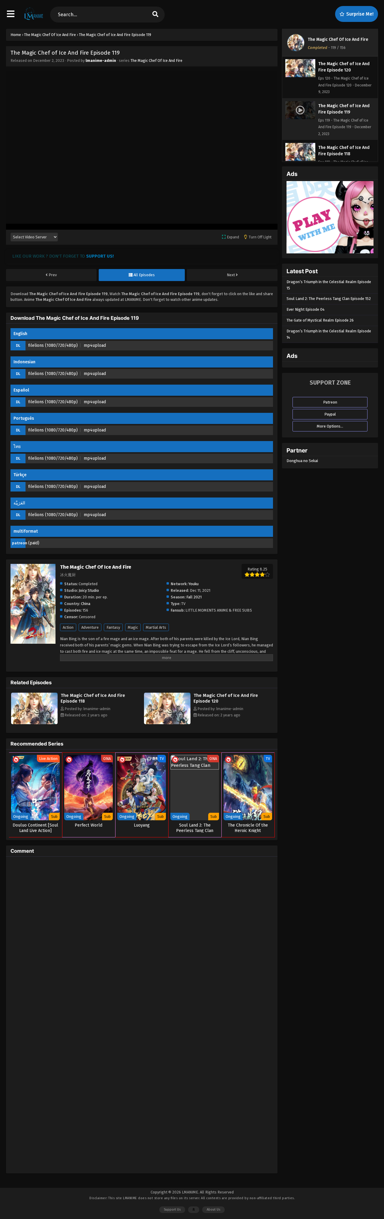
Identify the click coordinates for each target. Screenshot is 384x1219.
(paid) (33, 543)
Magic (133, 627)
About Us (213, 1209)
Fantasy (113, 627)
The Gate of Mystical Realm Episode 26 (320, 320)
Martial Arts (156, 627)
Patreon (330, 402)
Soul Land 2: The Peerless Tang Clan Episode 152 (328, 298)
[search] (155, 15)
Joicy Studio (89, 590)
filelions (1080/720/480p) (53, 345)
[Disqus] (141, 936)
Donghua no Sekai (302, 460)
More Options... (330, 426)
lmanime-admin (101, 60)
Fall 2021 (194, 597)
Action (68, 627)
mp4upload (95, 345)
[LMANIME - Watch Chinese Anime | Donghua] (33, 19)
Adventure (90, 627)
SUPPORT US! (100, 256)
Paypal (330, 414)
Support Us (172, 1209)
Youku (193, 584)
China (85, 603)
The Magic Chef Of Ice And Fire (156, 60)
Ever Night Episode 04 (305, 309)
